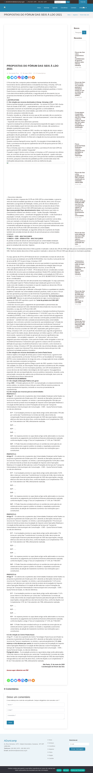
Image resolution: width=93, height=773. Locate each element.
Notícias (46, 8)
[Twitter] (15, 77)
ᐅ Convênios (51, 746)
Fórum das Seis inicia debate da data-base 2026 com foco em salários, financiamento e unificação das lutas (80, 238)
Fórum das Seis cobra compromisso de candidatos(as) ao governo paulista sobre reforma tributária (80, 59)
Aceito (59, 770)
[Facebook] (22, 77)
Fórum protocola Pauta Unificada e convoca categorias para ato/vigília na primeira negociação (80, 149)
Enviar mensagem (77, 749)
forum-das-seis (84, 15)
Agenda (54, 8)
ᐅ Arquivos (51, 749)
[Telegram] (12, 77)
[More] (33, 77)
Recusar (66, 770)
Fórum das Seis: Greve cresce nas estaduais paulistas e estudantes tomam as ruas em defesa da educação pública (80, 89)
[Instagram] (19, 77)
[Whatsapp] (8, 77)
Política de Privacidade (77, 770)
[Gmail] (29, 77)
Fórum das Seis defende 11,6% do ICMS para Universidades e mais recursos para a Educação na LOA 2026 (80, 296)
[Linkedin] (26, 77)
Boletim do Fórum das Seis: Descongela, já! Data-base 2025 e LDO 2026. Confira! (80, 323)
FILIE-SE (83, 2)
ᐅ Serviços (51, 743)
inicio (69, 15)
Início (39, 8)
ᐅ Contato (51, 758)
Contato (73, 8)
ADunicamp (10, 740)
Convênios (64, 8)
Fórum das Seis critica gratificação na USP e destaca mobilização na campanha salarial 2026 (80, 177)
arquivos (75, 15)
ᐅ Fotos (50, 752)
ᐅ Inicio (50, 740)
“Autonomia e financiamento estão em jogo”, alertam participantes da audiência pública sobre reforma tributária (80, 267)
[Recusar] (91, 769)
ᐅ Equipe (50, 755)
